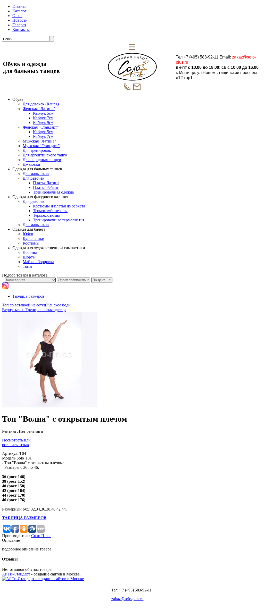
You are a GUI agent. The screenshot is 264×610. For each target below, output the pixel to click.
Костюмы (31, 243)
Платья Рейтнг (46, 187)
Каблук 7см (43, 118)
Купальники (33, 238)
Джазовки (31, 164)
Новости (20, 20)
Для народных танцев (42, 159)
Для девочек (33, 178)
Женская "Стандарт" (41, 127)
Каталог (19, 11)
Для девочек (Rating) (41, 104)
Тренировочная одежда (53, 192)
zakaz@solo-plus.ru (127, 599)
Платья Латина (46, 183)
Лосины (30, 252)
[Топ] (49, 406)
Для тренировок (37, 150)
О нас (17, 15)
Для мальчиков (36, 173)
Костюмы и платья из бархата (59, 206)
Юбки (28, 234)
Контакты (21, 29)
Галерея (19, 25)
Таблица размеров (28, 296)
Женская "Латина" (39, 108)
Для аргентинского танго (45, 155)
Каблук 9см (43, 122)
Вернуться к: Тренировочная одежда (34, 309)
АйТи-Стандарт (16, 574)
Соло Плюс (41, 535)
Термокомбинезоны (50, 210)
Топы (27, 266)
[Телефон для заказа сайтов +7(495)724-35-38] (43, 578)
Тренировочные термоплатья (58, 220)
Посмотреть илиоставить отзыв (16, 442)
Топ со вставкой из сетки (24, 305)
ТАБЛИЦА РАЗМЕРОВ (24, 518)
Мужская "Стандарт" (41, 146)
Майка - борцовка (38, 262)
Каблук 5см (43, 113)
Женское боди (58, 305)
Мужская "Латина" (39, 141)
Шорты (29, 257)
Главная (19, 6)
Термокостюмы (46, 215)
